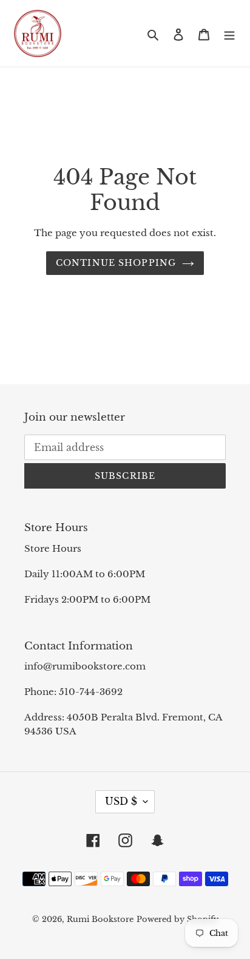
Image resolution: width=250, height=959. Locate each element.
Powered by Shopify (177, 919)
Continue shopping (116, 262)
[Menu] (229, 33)
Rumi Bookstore (100, 919)
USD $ (121, 801)
